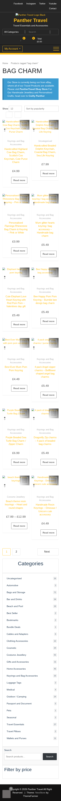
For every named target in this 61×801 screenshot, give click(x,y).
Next (47, 551)
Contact (52, 8)
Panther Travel (30, 20)
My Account (12, 48)
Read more (19, 180)
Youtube (52, 3)
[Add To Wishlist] (24, 125)
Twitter (42, 3)
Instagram (31, 3)
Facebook (18, 3)
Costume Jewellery (16, 497)
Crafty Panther (37, 96)
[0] (6, 794)
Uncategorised (45, 141)
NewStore (40, 792)
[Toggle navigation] (56, 48)
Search (8, 750)
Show (5, 108)
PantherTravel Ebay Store (34, 89)
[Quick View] (9, 180)
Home (5, 63)
